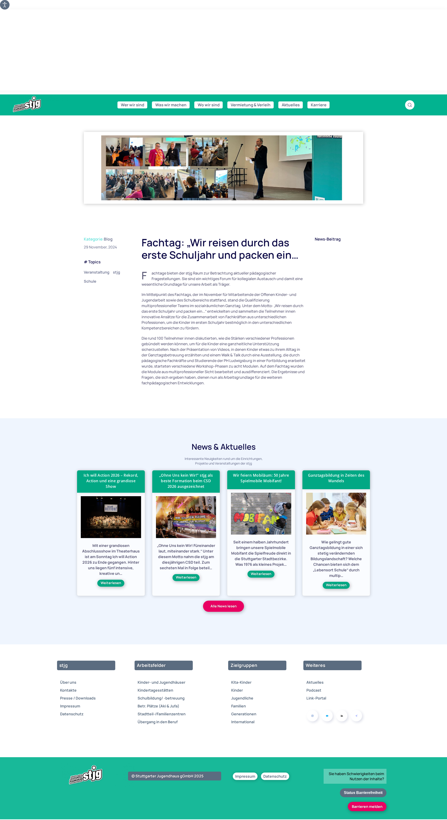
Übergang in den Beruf (158, 721)
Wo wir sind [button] (209, 104)
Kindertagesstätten (155, 690)
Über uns (68, 682)
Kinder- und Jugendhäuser (161, 682)
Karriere (318, 104)
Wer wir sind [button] (132, 104)
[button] (409, 105)
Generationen (243, 713)
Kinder (237, 690)
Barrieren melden (367, 806)
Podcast (313, 690)
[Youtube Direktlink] (327, 715)
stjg (116, 272)
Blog (108, 239)
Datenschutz (72, 713)
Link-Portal (316, 698)
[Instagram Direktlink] (312, 715)
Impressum (70, 706)
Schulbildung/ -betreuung (161, 698)
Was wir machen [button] (170, 104)
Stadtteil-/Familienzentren (162, 713)
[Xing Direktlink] (356, 715)
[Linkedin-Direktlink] (341, 715)
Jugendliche (242, 698)
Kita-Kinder (241, 682)
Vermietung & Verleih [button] (251, 104)
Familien (238, 706)
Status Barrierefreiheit (363, 793)
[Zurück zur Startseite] (37, 104)
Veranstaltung (96, 272)
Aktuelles (315, 682)
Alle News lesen (223, 606)
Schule (90, 281)
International (242, 721)
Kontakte (68, 690)
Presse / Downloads (78, 698)
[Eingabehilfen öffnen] (5, 5)
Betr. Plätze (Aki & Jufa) (158, 706)
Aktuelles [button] (291, 104)
